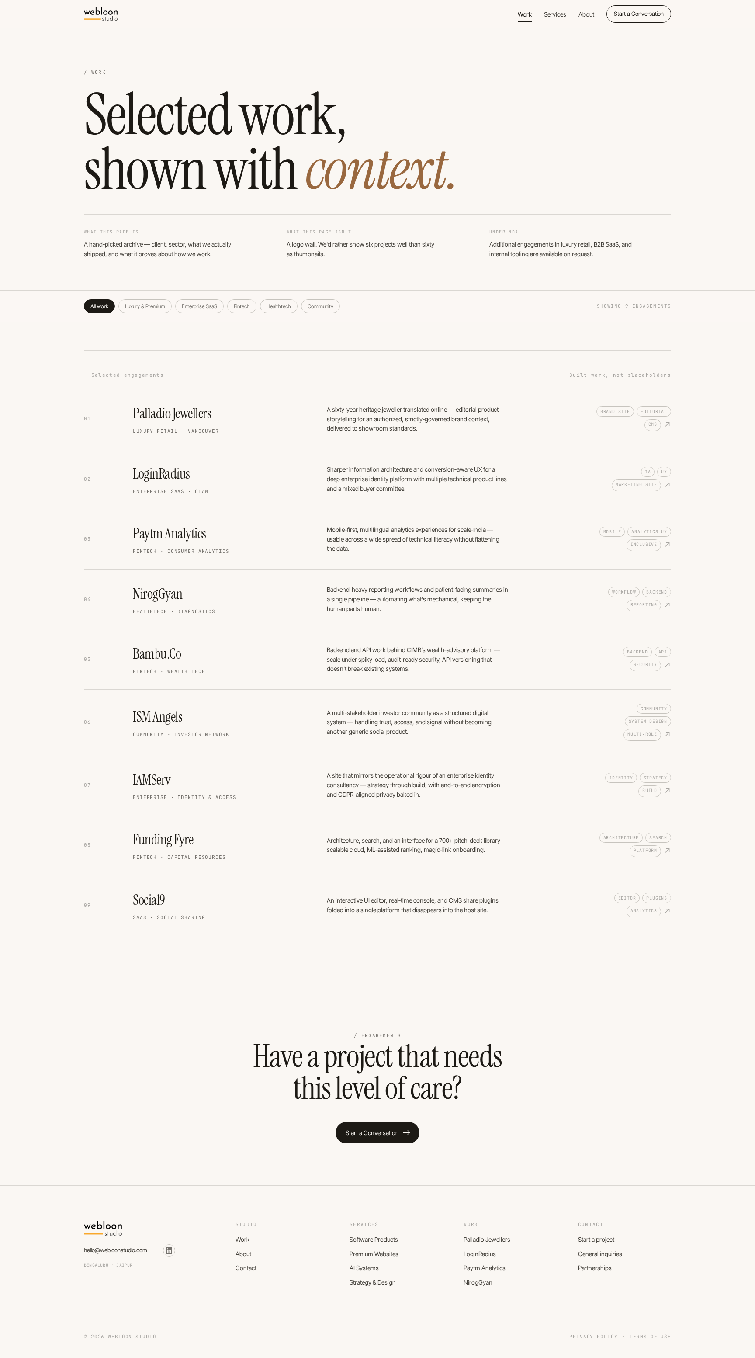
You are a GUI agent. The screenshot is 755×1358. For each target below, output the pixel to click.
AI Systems (364, 1267)
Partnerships (595, 1267)
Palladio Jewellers (487, 1239)
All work (99, 306)
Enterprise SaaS (199, 306)
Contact (246, 1267)
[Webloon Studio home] (101, 14)
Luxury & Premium (145, 306)
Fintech (242, 306)
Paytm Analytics (485, 1267)
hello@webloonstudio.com (115, 1250)
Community (320, 306)
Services (555, 14)
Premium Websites (374, 1253)
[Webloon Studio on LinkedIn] (169, 1250)
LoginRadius (480, 1253)
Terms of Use (650, 1337)
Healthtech (279, 306)
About (586, 14)
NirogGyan (478, 1282)
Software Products (374, 1239)
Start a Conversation (639, 13)
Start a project (596, 1239)
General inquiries (600, 1253)
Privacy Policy (593, 1337)
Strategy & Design (373, 1282)
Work (525, 14)
